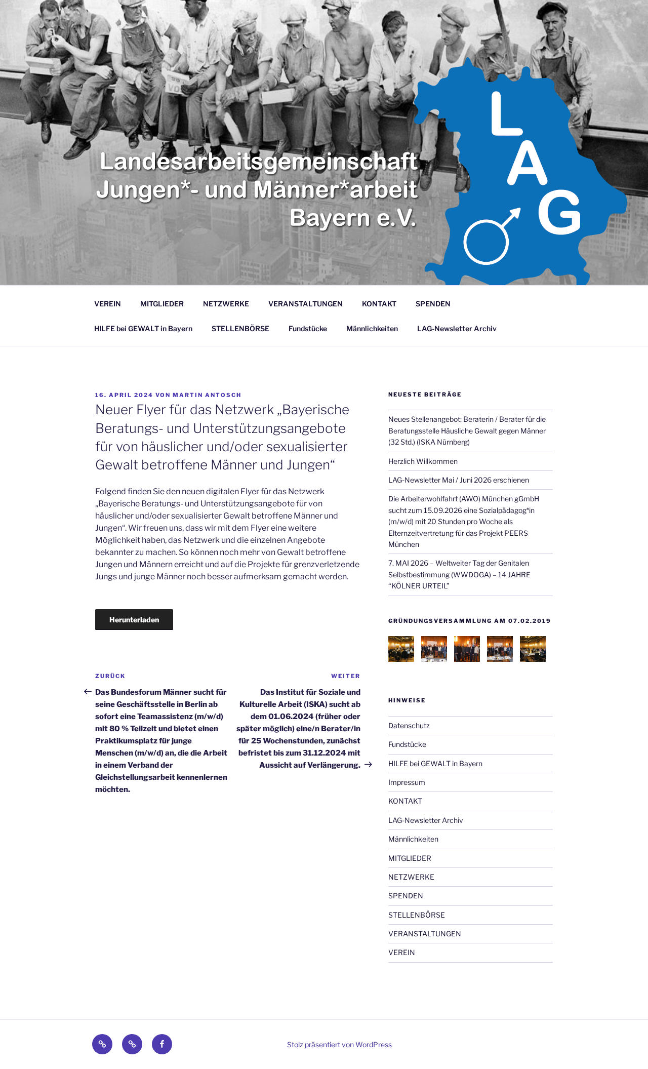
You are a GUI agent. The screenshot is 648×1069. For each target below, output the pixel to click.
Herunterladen (134, 619)
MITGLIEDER (162, 303)
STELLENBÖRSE (240, 328)
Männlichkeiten (372, 328)
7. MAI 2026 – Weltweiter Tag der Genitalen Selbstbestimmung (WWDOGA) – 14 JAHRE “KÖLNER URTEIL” (459, 574)
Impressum (406, 782)
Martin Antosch (207, 395)
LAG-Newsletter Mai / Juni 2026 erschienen (458, 480)
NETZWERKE (226, 303)
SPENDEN (433, 303)
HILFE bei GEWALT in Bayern (143, 328)
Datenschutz (409, 725)
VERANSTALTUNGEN (305, 303)
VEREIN (107, 303)
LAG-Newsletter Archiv (457, 328)
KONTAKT (379, 303)
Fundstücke (308, 328)
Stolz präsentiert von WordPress (339, 1044)
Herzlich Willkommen (423, 461)
